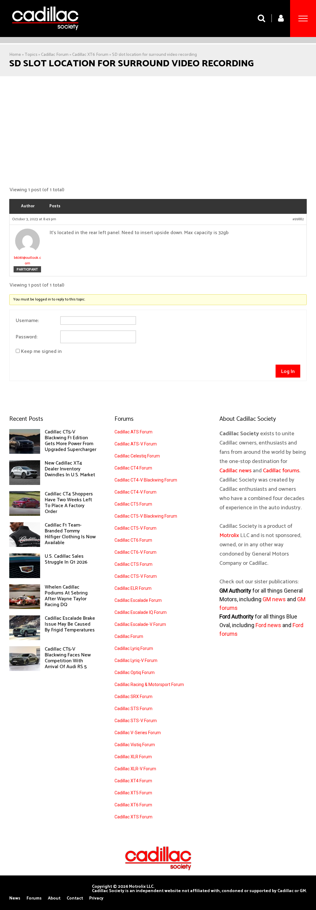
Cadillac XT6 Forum (90, 54)
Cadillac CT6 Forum (133, 540)
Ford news (268, 625)
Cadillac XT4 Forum (133, 780)
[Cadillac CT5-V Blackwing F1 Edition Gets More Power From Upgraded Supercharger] (24, 452)
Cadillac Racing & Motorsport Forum (149, 684)
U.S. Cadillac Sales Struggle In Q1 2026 (66, 559)
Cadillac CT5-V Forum (135, 528)
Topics (31, 54)
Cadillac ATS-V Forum (135, 443)
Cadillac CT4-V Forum (135, 492)
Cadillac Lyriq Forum (133, 648)
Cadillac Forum (55, 54)
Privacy (96, 898)
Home (15, 54)
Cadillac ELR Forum (133, 588)
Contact (75, 898)
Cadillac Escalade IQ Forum (140, 612)
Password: (26, 337)
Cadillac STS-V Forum (135, 720)
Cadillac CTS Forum (133, 564)
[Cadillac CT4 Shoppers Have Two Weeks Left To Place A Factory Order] (24, 514)
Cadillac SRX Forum (133, 696)
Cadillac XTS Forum (133, 816)
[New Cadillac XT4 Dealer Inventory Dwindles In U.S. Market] (24, 483)
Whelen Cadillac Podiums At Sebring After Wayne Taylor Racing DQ (66, 596)
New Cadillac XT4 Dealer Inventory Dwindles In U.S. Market (70, 469)
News (14, 898)
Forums (34, 898)
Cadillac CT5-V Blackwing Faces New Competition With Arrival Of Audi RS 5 (68, 658)
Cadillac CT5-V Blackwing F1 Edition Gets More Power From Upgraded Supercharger (70, 441)
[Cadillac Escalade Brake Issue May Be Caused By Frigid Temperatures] (24, 638)
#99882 (298, 219)
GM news (274, 599)
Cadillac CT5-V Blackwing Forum (145, 516)
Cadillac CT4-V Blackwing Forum (145, 480)
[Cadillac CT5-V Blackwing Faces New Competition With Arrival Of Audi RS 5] (24, 669)
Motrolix (229, 535)
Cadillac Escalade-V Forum (140, 624)
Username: (27, 321)
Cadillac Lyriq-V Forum (135, 660)
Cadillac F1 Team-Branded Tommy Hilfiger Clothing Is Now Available (70, 534)
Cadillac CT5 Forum (133, 504)
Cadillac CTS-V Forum (135, 576)
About (54, 898)
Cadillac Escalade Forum (138, 600)
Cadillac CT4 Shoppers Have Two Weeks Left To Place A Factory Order (69, 503)
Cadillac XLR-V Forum (135, 768)
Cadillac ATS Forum (133, 431)
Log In (288, 371)
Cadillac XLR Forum (133, 756)
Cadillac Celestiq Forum (137, 455)
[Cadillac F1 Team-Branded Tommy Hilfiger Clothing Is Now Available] (24, 545)
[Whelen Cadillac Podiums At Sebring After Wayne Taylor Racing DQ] (24, 607)
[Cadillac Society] (45, 35)
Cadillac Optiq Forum (134, 672)
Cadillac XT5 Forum (133, 792)
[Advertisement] (158, 132)
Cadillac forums (281, 470)
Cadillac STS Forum (133, 708)
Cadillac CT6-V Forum (135, 552)
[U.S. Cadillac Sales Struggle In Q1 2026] (24, 576)
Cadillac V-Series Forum (137, 732)
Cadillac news (235, 470)
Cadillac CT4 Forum (133, 467)
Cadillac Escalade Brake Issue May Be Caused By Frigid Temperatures (70, 624)
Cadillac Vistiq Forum (134, 744)
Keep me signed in (41, 351)
